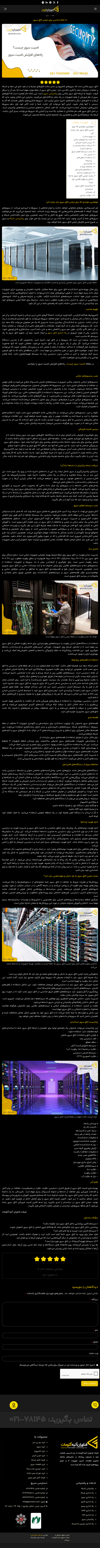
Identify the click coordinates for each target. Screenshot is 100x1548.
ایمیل (94, 1342)
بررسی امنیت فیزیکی (83, 142)
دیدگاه (94, 1299)
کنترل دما (88, 154)
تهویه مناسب (87, 136)
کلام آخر (89, 192)
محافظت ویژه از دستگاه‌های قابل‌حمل (83, 168)
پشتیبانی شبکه (16, 218)
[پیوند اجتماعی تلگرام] (43, 2)
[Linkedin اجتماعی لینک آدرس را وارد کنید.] (46, 2)
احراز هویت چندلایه (84, 172)
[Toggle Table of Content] (92, 123)
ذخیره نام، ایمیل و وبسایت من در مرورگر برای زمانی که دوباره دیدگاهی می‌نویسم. (57, 1365)
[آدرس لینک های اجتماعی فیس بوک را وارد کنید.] (57, 2)
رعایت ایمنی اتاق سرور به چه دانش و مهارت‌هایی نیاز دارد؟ (80, 179)
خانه (53, 16)
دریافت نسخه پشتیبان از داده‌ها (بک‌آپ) (82, 147)
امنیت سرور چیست (75, 364)
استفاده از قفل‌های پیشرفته (84, 159)
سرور (47, 16)
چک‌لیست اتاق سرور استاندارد (84, 187)
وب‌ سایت (93, 1353)
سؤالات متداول (86, 195)
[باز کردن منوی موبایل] (95, 8)
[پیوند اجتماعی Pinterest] (50, 2)
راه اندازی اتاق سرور (57, 333)
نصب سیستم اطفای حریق (81, 151)
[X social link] (54, 2)
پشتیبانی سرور (50, 93)
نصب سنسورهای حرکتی (83, 139)
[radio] (58, 82)
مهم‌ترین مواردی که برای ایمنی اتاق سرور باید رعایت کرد (82, 130)
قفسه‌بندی (87, 163)
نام (95, 1330)
